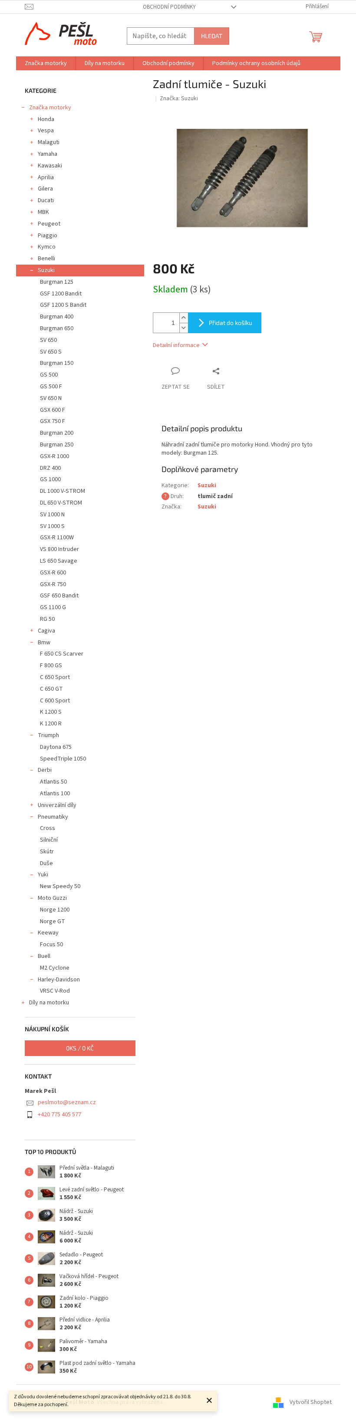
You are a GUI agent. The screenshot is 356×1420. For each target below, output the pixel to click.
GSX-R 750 (53, 584)
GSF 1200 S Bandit (63, 305)
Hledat (211, 35)
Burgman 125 (56, 282)
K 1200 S (51, 712)
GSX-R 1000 (54, 456)
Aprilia (46, 177)
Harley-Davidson (59, 979)
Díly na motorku (49, 1002)
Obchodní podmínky (169, 7)
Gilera (45, 188)
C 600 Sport (55, 700)
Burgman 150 (56, 363)
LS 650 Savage (58, 561)
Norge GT (52, 921)
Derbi (45, 770)
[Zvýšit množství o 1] (183, 318)
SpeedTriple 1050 (63, 758)
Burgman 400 (56, 316)
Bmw (44, 642)
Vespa (46, 130)
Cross (47, 828)
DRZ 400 (50, 468)
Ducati (46, 200)
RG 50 (47, 619)
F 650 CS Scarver (61, 653)
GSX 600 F (52, 410)
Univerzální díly (57, 805)
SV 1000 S (52, 526)
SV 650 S (51, 352)
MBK (43, 212)
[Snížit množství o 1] (183, 328)
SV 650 (48, 340)
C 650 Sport (55, 677)
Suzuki (46, 270)
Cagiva (46, 630)
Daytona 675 (56, 747)
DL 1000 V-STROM (62, 491)
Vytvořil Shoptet (311, 1402)
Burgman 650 (56, 328)
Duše (46, 863)
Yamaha (47, 154)
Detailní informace (176, 345)
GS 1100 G (53, 607)
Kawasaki (50, 165)
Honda (46, 119)
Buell (44, 956)
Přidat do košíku (230, 322)
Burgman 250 (56, 444)
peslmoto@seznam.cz (67, 1102)
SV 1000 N (52, 514)
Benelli (46, 258)
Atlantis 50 (53, 781)
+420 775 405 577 (59, 1114)
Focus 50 (51, 944)
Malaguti (48, 142)
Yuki (43, 874)
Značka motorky (50, 107)
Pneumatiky (53, 817)
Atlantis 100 (55, 793)
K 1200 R (51, 723)
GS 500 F (51, 386)
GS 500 (49, 375)
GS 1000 (50, 479)
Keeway (48, 932)
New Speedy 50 (60, 886)
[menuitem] (46, 63)
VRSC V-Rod (55, 991)
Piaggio (47, 235)
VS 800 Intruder (59, 549)
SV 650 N (51, 398)
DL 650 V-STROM (61, 502)
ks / (80, 1048)
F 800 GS (51, 665)
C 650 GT (51, 689)
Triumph (48, 735)
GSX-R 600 (53, 572)
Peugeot (49, 224)
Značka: (179, 98)
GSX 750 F (52, 421)
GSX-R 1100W (57, 537)
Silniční (49, 840)
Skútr (47, 851)
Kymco (47, 247)
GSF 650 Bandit (59, 595)
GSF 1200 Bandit (61, 293)
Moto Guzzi (52, 898)
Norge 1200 (54, 909)
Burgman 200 (56, 433)
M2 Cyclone (54, 968)
